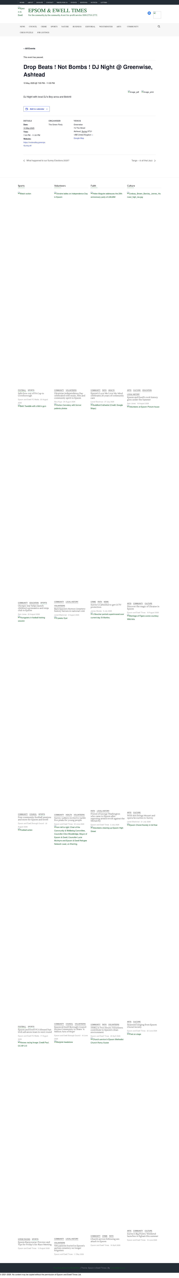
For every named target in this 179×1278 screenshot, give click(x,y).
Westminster (106, 26)
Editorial (90, 26)
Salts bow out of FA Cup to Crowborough (31, 394)
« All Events (29, 48)
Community (133, 26)
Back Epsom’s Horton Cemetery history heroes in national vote (69, 610)
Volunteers (71, 390)
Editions (83, 2)
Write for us (62, 2)
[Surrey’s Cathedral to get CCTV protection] (108, 501)
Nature (65, 26)
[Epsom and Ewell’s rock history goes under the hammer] (144, 289)
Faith (104, 390)
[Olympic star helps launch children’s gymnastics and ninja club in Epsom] (35, 502)
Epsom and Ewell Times (27, 1248)
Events (74, 2)
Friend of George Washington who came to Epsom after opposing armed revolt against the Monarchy (108, 817)
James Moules (96, 611)
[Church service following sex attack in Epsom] (108, 1135)
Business (77, 26)
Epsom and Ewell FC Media (28, 399)
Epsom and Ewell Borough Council (31, 823)
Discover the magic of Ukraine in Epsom (143, 607)
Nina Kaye (58, 401)
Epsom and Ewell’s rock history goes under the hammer (142, 398)
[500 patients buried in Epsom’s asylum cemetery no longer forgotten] (71, 1138)
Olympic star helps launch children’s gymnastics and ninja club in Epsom (33, 608)
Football (22, 390)
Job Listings (43, 32)
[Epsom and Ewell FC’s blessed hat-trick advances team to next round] (35, 926)
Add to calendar (37, 109)
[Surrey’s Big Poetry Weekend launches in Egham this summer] (144, 1130)
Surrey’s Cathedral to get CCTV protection (106, 605)
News (22, 26)
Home (22, 2)
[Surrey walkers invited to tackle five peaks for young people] (71, 714)
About (30, 2)
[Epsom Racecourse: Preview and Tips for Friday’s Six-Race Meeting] (35, 1138)
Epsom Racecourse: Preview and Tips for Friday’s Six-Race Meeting (34, 1243)
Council (33, 26)
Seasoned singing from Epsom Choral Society (142, 1025)
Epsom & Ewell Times (57, 10)
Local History (72, 601)
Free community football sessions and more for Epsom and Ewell (34, 818)
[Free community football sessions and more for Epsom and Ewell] (35, 713)
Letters (104, 2)
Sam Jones (22, 614)
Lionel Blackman (60, 615)
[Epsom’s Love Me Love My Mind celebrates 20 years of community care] (108, 289)
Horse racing (24, 1239)
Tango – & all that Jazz (142, 160)
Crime (44, 26)
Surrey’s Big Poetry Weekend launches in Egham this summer (142, 1235)
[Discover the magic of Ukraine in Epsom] (144, 503)
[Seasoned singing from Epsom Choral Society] (144, 921)
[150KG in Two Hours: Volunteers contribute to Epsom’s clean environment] (108, 924)
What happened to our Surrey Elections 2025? (47, 160)
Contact (49, 2)
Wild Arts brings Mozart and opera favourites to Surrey (141, 816)
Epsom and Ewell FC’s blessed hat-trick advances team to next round (35, 1030)
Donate (39, 2)
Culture (137, 390)
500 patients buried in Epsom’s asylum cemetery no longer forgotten (69, 1248)
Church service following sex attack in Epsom (105, 1240)
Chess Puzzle (26, 32)
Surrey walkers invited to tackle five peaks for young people (70, 819)
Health (69, 815)
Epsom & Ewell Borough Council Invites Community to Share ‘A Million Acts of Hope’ (70, 1029)
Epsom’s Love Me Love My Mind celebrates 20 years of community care (107, 395)
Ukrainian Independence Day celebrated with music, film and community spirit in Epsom (69, 395)
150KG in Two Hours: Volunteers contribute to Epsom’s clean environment (107, 1030)
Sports (54, 26)
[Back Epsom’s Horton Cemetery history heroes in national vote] (71, 501)
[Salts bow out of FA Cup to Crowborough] (35, 289)
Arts (118, 26)
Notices (94, 2)
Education (34, 603)
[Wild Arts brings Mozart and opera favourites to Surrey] (144, 712)
